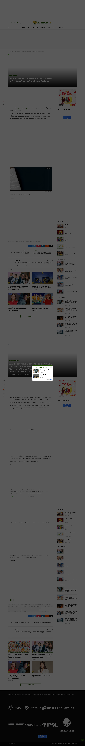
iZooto (51, 379)
